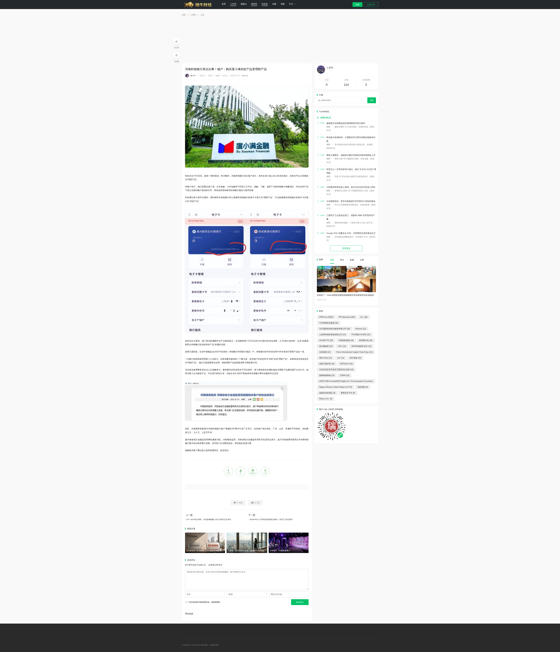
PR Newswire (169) (347, 317)
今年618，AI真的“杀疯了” (280, 551)
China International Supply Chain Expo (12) (354, 352)
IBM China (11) (325, 358)
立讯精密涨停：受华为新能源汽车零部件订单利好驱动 (350, 201)
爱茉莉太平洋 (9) (348, 393)
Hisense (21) (360, 329)
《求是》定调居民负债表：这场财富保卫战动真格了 (249, 551)
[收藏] (176, 55)
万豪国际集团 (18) (346, 340)
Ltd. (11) (340, 358)
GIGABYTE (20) (326, 340)
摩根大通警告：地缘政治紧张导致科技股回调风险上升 (350, 155)
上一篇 (189, 515)
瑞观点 (244, 4)
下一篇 (251, 515)
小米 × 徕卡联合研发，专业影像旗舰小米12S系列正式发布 (208, 519)
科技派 (265, 4)
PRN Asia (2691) (326, 317)
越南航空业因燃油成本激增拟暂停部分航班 (345, 123)
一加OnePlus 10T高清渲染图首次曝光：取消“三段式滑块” (270, 519)
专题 (274, 4)
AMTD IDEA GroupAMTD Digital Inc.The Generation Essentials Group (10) (346, 381)
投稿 (357, 4)
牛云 (291, 4)
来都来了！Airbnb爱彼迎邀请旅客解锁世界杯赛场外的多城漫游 (345, 295)
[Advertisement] (280, 41)
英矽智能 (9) (362, 387)
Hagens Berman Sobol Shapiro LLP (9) (335, 387)
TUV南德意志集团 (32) (328, 323)
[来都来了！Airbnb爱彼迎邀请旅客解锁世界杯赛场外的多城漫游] (346, 279)
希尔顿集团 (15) (325, 346)
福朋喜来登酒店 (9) (327, 393)
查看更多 (346, 248)
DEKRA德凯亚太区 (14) (361, 346)
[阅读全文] (330, 148)
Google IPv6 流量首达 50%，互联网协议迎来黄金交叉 (351, 233)
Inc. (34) (363, 317)
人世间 (233, 4)
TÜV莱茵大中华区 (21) (360, 334)
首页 (224, 4)
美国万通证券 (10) (326, 364)
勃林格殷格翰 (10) (326, 375)
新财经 (254, 4)
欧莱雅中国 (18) (365, 340)
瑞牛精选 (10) (355, 358)
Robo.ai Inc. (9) (325, 399)
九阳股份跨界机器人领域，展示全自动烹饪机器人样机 (350, 187)
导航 (283, 4)
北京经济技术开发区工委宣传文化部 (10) (336, 369)
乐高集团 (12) (325, 352)
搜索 (371, 100)
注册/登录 (371, 4)
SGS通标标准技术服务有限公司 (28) (334, 329)
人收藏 (239, 503)
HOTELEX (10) (346, 364)
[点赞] (176, 41)
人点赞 (257, 503)
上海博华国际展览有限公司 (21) (332, 334)
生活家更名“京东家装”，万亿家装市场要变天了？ (206, 551)
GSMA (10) (344, 375)
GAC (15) (342, 346)
